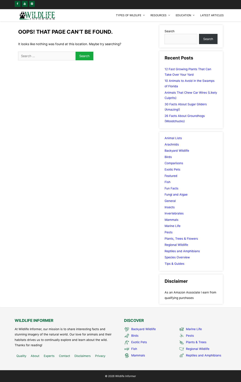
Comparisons (174, 163)
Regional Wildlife (176, 245)
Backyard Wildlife (177, 150)
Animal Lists (173, 138)
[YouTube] (25, 4)
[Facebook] (17, 4)
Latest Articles (212, 15)
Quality (21, 356)
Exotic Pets (172, 169)
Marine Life (172, 226)
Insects (170, 207)
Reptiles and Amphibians (182, 251)
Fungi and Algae (176, 194)
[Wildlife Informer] (38, 15)
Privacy (100, 356)
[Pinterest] (32, 4)
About (35, 356)
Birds (168, 157)
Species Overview (177, 257)
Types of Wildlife (128, 15)
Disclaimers (82, 356)
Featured (171, 176)
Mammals (171, 220)
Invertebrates (174, 213)
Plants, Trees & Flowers (181, 238)
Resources (158, 15)
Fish (167, 182)
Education (183, 15)
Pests (169, 232)
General (170, 201)
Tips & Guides (174, 263)
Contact (64, 356)
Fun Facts (171, 188)
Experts (49, 356)
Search (169, 31)
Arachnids (172, 144)
